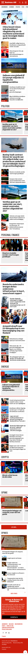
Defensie (3, 23)
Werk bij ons (10, 626)
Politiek (18, 7)
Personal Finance (5, 307)
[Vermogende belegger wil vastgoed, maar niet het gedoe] (12, 497)
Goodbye (4, 644)
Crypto (3, 472)
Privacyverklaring (7, 629)
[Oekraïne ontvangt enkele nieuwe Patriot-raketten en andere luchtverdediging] (5, 214)
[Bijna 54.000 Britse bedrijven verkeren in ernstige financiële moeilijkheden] (5, 95)
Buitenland (4, 101)
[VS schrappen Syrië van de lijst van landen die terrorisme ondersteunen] (5, 355)
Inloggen (11, 624)
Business (4, 93)
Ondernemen (4, 7)
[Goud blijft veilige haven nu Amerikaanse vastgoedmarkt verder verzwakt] (5, 42)
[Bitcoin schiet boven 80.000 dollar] (12, 462)
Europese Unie (5, 322)
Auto (3, 431)
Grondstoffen (5, 175)
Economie (11, 7)
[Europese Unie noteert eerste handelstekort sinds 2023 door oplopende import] (5, 178)
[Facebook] (3, 632)
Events (3, 626)
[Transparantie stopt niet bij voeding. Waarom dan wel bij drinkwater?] (4, 578)
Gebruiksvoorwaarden (8, 627)
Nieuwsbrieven (18, 624)
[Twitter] (6, 632)
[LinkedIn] (9, 632)
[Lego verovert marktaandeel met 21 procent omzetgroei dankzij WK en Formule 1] (5, 415)
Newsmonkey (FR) (18, 642)
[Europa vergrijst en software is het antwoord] (4, 572)
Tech (23, 7)
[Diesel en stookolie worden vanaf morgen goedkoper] (5, 170)
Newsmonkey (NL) (7, 642)
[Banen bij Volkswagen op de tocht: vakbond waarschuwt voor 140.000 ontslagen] (5, 424)
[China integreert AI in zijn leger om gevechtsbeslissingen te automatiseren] (5, 50)
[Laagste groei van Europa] (4, 556)
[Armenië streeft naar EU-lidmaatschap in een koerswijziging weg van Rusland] (14, 310)
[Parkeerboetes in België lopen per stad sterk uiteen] (5, 336)
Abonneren (5, 624)
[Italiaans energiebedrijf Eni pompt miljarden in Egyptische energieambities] (14, 59)
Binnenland (4, 198)
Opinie (3, 507)
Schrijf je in (14, 617)
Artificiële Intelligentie (7, 57)
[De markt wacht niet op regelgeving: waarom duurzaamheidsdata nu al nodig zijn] (4, 584)
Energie (3, 72)
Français (4, 636)
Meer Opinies (18, 593)
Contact (4, 649)
